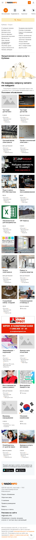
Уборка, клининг (23, 41)
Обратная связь (6, 497)
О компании (5, 500)
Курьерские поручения (8, 36)
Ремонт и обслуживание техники (25, 33)
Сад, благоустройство (25, 37)
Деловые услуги (6, 32)
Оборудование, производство (5, 43)
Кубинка (4, 24)
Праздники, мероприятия (26, 28)
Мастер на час (5, 38)
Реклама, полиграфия (25, 30)
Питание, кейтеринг (6, 49)
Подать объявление (8, 494)
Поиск (19, 20)
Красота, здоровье (6, 34)
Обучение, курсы (6, 45)
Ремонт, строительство (25, 35)
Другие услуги (23, 47)
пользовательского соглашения (24, 531)
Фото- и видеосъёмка (25, 45)
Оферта (3, 506)
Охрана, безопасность (7, 47)
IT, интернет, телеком (7, 28)
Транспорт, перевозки (25, 39)
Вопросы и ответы (7, 509)
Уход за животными (24, 43)
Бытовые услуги (5, 30)
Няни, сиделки (5, 40)
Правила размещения (8, 503)
